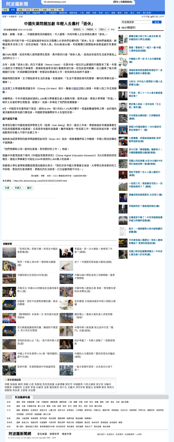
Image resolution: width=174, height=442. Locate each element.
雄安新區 (54, 387)
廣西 (20, 384)
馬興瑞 (38, 384)
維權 (113, 13)
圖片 (147, 13)
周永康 (16, 390)
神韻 (26, 384)
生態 (126, 13)
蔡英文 (110, 387)
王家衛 (24, 390)
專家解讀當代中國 (47, 426)
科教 (94, 13)
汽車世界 (52, 422)
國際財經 (73, 13)
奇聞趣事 (79, 422)
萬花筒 (87, 422)
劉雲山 (89, 387)
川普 (31, 384)
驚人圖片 (20, 426)
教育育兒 (88, 410)
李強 (33, 387)
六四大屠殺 (89, 384)
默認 (113, 30)
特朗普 (8, 387)
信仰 (139, 13)
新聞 (13, 10)
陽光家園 (97, 426)
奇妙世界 (95, 422)
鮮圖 (120, 422)
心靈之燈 (52, 410)
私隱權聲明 (129, 434)
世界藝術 (20, 414)
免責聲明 (119, 434)
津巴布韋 (80, 387)
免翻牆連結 (126, 2)
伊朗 (7, 384)
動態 (48, 406)
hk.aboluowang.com (55, 2)
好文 (70, 406)
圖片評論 (98, 406)
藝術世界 (106, 410)
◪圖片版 (154, 17)
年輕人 (18, 188)
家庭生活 (43, 410)
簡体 (116, 2)
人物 (82, 13)
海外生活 (61, 410)
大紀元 (55, 176)
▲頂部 (139, 434)
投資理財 (133, 410)
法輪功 (107, 384)
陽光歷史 (70, 426)
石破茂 (39, 387)
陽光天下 (88, 426)
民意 (91, 406)
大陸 (44, 13)
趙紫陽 (8, 390)
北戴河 (71, 387)
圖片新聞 (125, 402)
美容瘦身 (115, 410)
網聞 (88, 13)
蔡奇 (104, 387)
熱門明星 (43, 418)
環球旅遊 (104, 422)
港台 (132, 13)
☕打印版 (145, 17)
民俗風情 (113, 422)
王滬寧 (26, 387)
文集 (54, 406)
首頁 (5, 10)
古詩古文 (124, 410)
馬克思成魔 (48, 384)
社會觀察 (43, 422)
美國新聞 (36, 13)
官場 (101, 13)
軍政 (28, 13)
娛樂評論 (70, 418)
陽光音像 (106, 426)
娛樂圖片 (88, 418)
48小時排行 (128, 27)
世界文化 (142, 410)
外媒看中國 (31, 406)
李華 (43, 176)
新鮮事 (36, 10)
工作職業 (79, 410)
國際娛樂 (61, 418)
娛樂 (45, 10)
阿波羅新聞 (17, 4)
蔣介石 (63, 387)
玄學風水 (70, 410)
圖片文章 (47, 414)
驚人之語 (41, 406)
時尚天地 (70, 422)
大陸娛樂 (25, 418)
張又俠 (99, 384)
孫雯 (46, 387)
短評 (64, 406)
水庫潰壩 (60, 384)
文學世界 (29, 414)
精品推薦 (79, 418)
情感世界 (34, 422)
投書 (75, 406)
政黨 (59, 406)
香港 (4, 88)
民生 (107, 13)
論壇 (52, 10)
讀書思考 (151, 410)
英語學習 (160, 410)
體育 (120, 13)
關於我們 (101, 434)
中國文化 (97, 410)
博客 (60, 10)
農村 (29, 188)
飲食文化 (25, 422)
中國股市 (17, 387)
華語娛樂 (34, 418)
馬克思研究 (60, 426)
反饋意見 (110, 434)
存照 (86, 406)
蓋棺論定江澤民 (31, 426)
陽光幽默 (79, 426)
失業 (7, 188)
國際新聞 (63, 13)
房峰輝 (97, 387)
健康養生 (25, 410)
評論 (20, 10)
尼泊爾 (31, 390)
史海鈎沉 (34, 410)
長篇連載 (38, 414)
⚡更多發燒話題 (13, 380)
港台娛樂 (52, 418)
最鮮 (18, 422)
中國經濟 (53, 13)
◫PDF (161, 17)
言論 (23, 406)
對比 (80, 406)
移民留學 (61, 422)
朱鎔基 (13, 384)
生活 (28, 10)
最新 (20, 13)
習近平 (68, 384)
